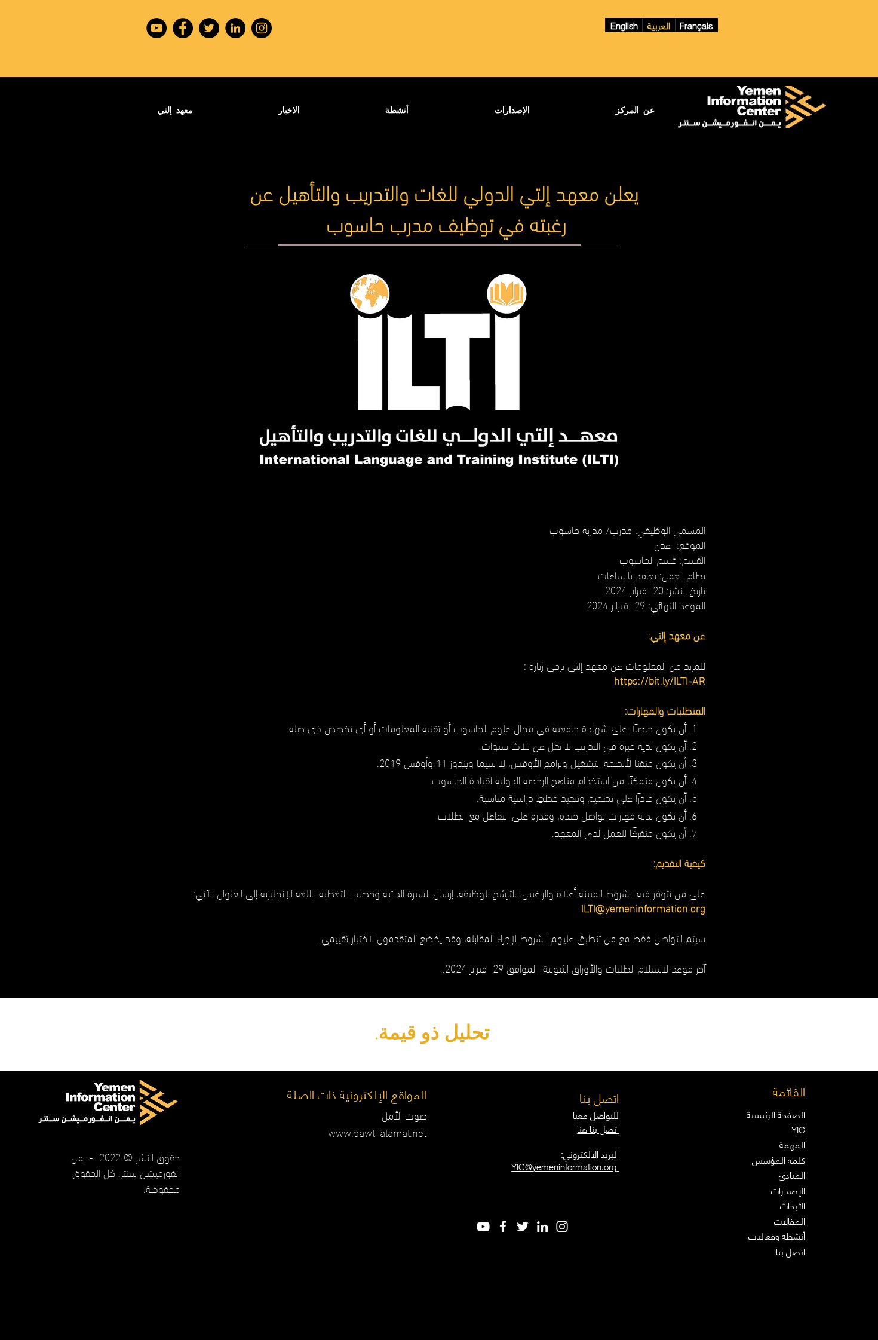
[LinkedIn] (235, 28)
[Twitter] (209, 28)
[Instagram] (261, 28)
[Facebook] (183, 28)
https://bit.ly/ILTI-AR (659, 679)
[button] (601, 109)
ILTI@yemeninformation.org (643, 907)
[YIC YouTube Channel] (156, 28)
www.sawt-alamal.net (377, 1132)
